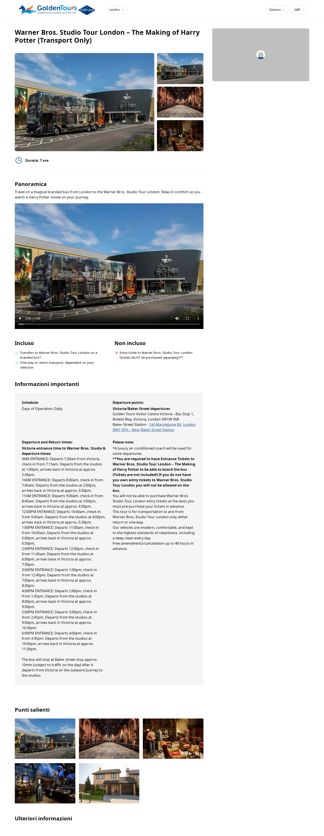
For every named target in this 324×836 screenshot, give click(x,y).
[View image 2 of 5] (180, 102)
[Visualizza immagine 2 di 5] (109, 739)
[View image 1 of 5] (180, 68)
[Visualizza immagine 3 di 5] (173, 739)
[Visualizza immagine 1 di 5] (45, 739)
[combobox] (277, 9)
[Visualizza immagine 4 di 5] (45, 783)
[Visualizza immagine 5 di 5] (109, 783)
